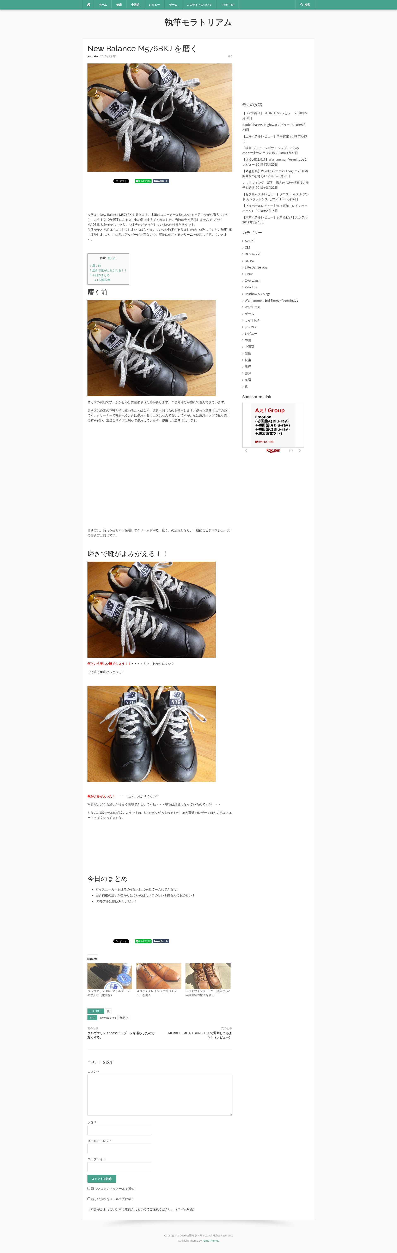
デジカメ (251, 327)
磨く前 (95, 265)
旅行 (248, 366)
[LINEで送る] (143, 181)
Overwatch (252, 280)
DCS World (252, 254)
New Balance (108, 1017)
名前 (91, 1123)
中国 (248, 340)
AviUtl (249, 241)
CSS (247, 247)
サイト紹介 (252, 320)
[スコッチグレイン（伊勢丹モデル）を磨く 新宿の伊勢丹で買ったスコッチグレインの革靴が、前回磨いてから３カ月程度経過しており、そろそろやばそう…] (158, 976)
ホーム (103, 4)
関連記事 (102, 280)
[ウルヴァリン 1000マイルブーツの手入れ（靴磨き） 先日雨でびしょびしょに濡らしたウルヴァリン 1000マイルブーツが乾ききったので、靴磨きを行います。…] (109, 976)
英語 (248, 380)
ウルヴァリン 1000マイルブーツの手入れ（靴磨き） (108, 993)
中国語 (135, 4)
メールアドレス (99, 1141)
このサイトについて (199, 4)
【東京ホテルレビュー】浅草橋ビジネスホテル (274, 217)
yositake (92, 56)
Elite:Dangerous (256, 267)
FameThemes (210, 1240)
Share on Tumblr (161, 181)
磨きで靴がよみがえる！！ (108, 270)
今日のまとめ (100, 275)
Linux (249, 274)
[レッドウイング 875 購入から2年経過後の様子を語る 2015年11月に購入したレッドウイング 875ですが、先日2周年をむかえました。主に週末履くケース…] (207, 976)
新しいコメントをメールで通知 (112, 1188)
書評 (248, 373)
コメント (93, 1071)
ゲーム (173, 4)
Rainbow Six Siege (257, 294)
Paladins (251, 287)
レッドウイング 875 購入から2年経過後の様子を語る (207, 993)
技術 (248, 360)
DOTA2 (250, 261)
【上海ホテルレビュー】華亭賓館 (265, 136)
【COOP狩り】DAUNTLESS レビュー (268, 113)
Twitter (227, 4)
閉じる (112, 258)
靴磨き (124, 1017)
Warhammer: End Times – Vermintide (271, 300)
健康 (119, 4)
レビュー (154, 4)
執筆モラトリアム (198, 22)
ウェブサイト (96, 1159)
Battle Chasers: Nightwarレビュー (266, 125)
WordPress (252, 307)
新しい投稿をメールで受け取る (112, 1199)
